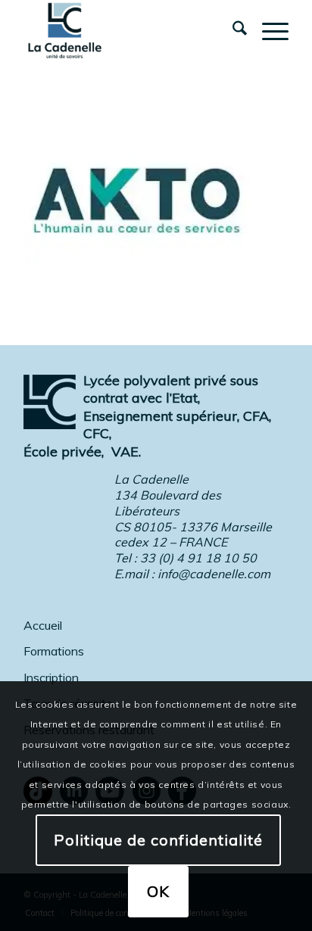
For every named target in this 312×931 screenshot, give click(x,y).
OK (158, 891)
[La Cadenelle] (129, 30)
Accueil (42, 625)
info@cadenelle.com (214, 573)
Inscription (51, 677)
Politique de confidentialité (158, 839)
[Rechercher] (232, 30)
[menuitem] (232, 30)
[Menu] (268, 30)
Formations (53, 651)
